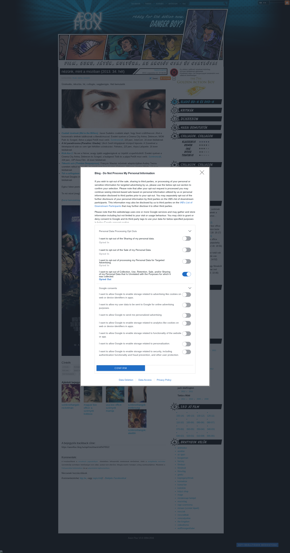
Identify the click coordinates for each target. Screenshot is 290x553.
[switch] (186, 238)
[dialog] (145, 276)
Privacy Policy (164, 380)
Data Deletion (126, 380)
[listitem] (145, 231)
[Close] (203, 173)
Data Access (145, 380)
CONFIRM (121, 368)
